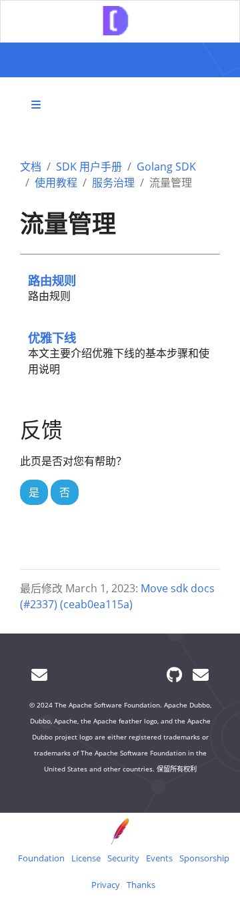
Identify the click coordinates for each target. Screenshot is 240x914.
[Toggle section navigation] (36, 105)
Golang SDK (166, 166)
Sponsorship (204, 858)
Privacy (105, 885)
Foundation (41, 858)
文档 (30, 166)
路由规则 (52, 280)
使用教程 (56, 182)
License (86, 858)
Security (123, 858)
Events (159, 858)
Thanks (141, 885)
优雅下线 (52, 337)
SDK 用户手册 (89, 166)
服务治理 (113, 182)
